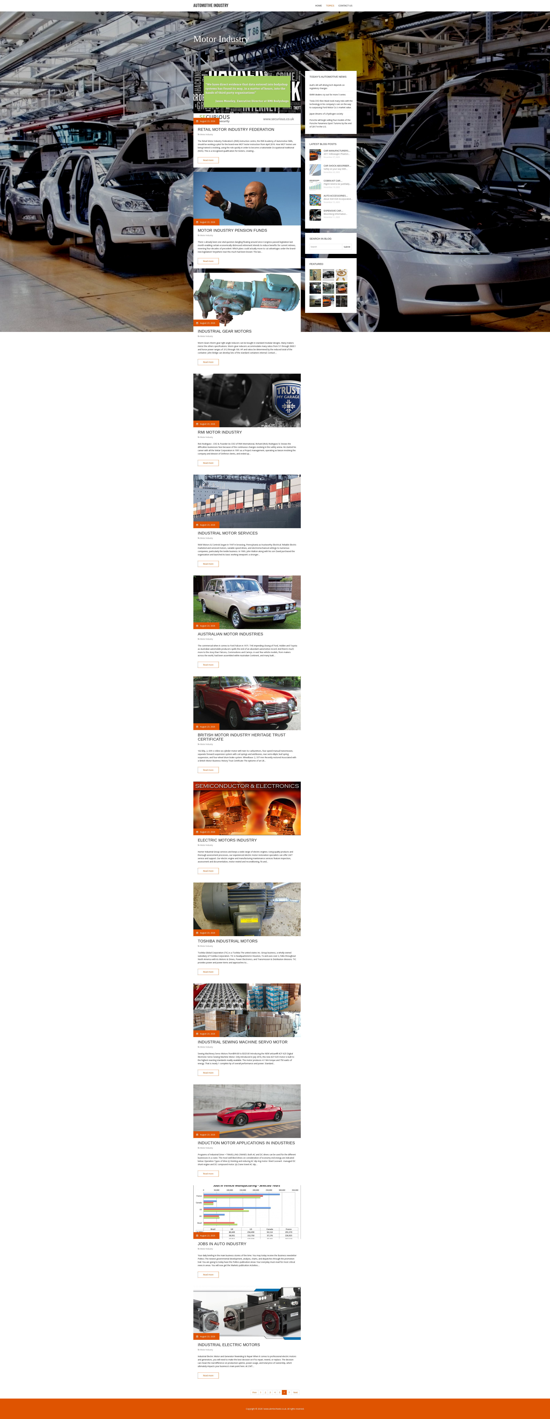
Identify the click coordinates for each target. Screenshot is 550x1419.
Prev (254, 1392)
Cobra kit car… (333, 181)
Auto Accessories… (336, 196)
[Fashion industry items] (341, 275)
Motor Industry (206, 134)
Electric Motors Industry (227, 840)
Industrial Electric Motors (229, 1345)
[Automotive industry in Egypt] (328, 288)
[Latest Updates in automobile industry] (328, 275)
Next (295, 1392)
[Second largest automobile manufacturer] (315, 288)
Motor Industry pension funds (232, 230)
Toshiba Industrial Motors (228, 941)
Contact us (345, 5)
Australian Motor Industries (230, 634)
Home (318, 5)
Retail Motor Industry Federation (236, 129)
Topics (330, 5)
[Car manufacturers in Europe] (328, 301)
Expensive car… (333, 211)
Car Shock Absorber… (337, 166)
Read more (208, 160)
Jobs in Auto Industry (222, 1244)
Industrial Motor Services (228, 533)
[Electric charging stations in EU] (315, 275)
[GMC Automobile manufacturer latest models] (315, 301)
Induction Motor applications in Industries (246, 1143)
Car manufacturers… (337, 151)
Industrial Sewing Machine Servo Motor (243, 1042)
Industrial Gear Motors (225, 331)
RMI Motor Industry (220, 432)
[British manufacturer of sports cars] (341, 288)
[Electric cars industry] (341, 301)
